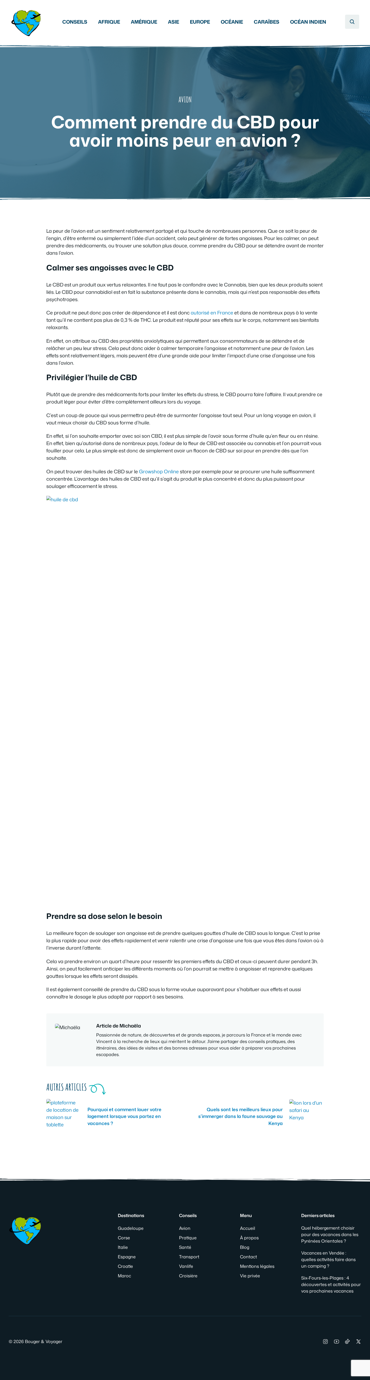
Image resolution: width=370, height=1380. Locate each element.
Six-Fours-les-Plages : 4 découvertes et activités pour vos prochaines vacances (331, 1284)
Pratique (188, 1238)
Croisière (188, 1276)
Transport (189, 1257)
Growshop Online (159, 471)
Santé (185, 1247)
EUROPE (200, 21)
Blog (244, 1247)
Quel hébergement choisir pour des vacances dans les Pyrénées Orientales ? (329, 1234)
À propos (249, 1238)
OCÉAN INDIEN (308, 21)
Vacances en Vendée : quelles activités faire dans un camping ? (328, 1259)
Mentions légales (257, 1266)
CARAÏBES (266, 21)
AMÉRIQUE (144, 21)
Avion (185, 99)
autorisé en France (212, 312)
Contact (248, 1257)
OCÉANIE (232, 21)
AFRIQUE (109, 21)
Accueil (247, 1228)
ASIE (173, 21)
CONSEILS (74, 21)
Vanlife (186, 1266)
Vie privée (250, 1276)
